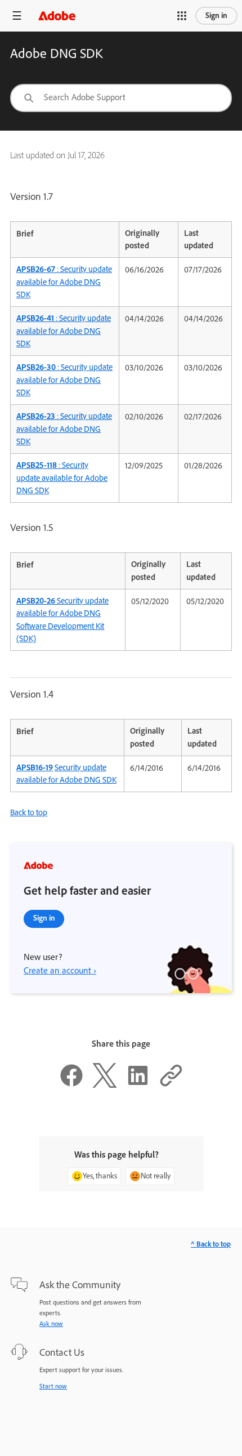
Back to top (28, 812)
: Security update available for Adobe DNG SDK (64, 282)
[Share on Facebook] (71, 1085)
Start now (53, 1386)
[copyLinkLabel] (171, 1085)
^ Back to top (211, 1244)
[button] (182, 16)
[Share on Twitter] (104, 1085)
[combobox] (121, 98)
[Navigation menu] (17, 15)
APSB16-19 (34, 767)
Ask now (51, 1324)
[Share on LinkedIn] (138, 1085)
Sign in (216, 15)
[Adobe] (57, 15)
